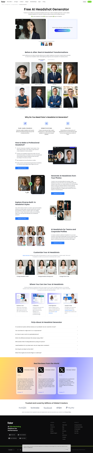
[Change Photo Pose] (68, 267)
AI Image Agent (77, 429)
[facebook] (20, 450)
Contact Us (52, 427)
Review (51, 429)
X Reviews (19, 392)
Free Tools (76, 433)
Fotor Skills (76, 431)
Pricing (44, 1)
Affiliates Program (53, 433)
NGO (63, 429)
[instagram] (18, 450)
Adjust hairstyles (26, 255)
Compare (64, 437)
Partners (51, 431)
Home (3, 4)
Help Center (64, 424)
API (63, 433)
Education (64, 431)
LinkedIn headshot (68, 310)
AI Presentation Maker (78, 427)
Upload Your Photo (62, 30)
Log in (89, 1)
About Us (52, 424)
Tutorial (63, 439)
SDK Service (64, 435)
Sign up (84, 1)
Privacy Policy (68, 412)
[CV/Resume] (38, 298)
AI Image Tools (7, 4)
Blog (63, 427)
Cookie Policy (30, 447)
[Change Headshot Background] (46, 267)
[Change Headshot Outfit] (25, 267)
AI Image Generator (14, 4)
